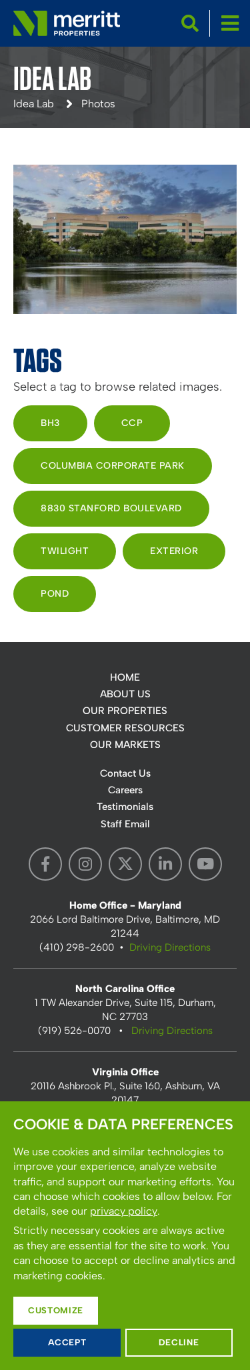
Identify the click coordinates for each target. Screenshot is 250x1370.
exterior (174, 551)
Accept (67, 1342)
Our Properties (125, 711)
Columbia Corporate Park (113, 465)
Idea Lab (33, 103)
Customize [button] (55, 1310)
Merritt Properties (66, 23)
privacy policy (123, 1211)
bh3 (50, 423)
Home (125, 677)
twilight (65, 551)
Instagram (85, 864)
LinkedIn (165, 864)
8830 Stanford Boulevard (111, 508)
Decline (179, 1342)
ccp (132, 423)
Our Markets (125, 745)
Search (190, 23)
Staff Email (125, 824)
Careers (125, 790)
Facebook (45, 864)
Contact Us (125, 773)
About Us (125, 694)
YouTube (205, 864)
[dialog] (125, 1235)
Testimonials (125, 807)
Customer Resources (125, 728)
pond (55, 593)
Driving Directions (170, 947)
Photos (98, 103)
